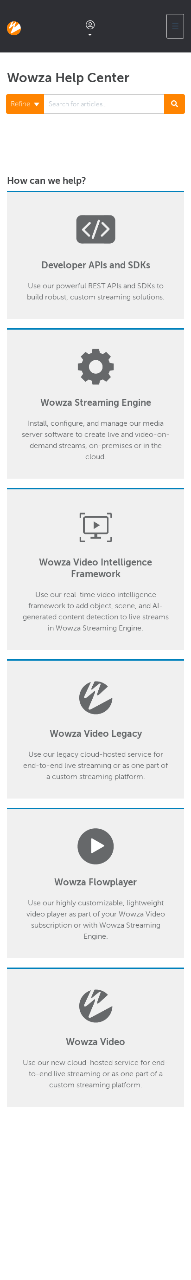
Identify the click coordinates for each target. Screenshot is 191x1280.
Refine (21, 104)
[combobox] (104, 104)
